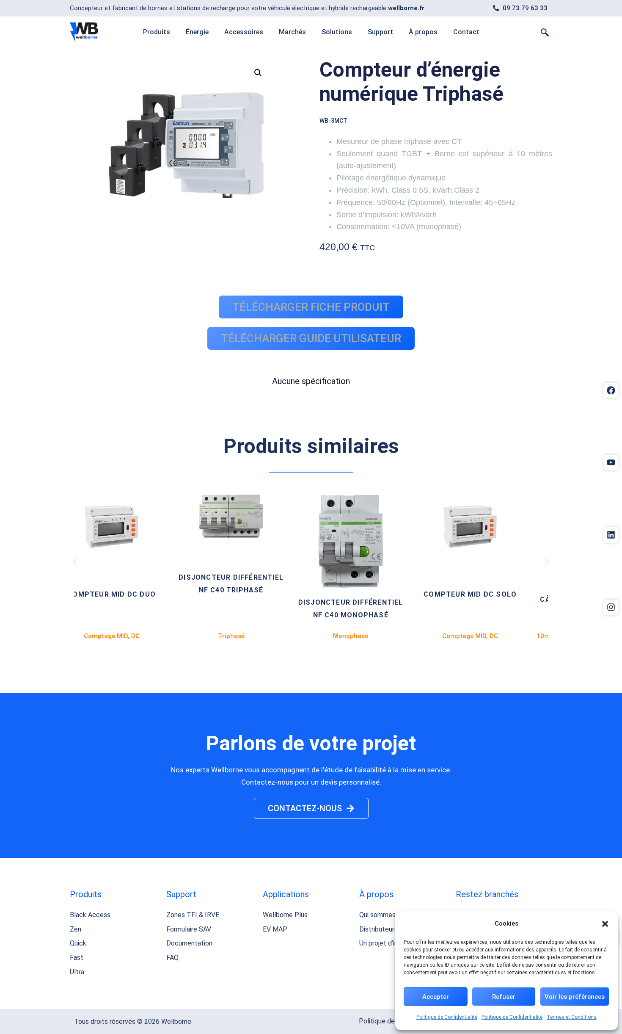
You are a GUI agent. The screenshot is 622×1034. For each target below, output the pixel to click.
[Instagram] (611, 607)
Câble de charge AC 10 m (496, 599)
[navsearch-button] (544, 32)
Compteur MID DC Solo (376, 594)
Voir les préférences (575, 997)
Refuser (503, 997)
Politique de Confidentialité (446, 1017)
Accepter (435, 997)
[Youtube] (611, 462)
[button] (605, 924)
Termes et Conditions (572, 1017)
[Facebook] (611, 390)
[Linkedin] (611, 534)
